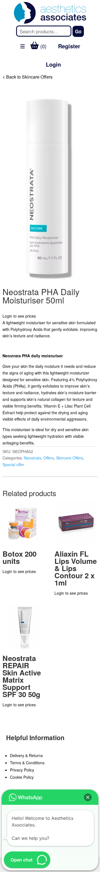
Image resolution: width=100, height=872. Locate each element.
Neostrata (32, 458)
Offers (48, 458)
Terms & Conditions (27, 762)
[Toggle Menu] (7, 79)
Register (69, 46)
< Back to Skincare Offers (27, 77)
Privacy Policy (22, 770)
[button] (88, 797)
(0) (42, 46)
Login (53, 64)
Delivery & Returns (26, 755)
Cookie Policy (22, 777)
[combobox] (44, 31)
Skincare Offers (69, 458)
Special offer (13, 464)
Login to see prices (19, 316)
